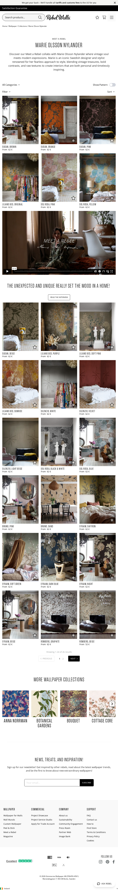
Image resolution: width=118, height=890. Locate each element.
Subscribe (86, 782)
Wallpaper (13, 26)
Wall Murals (9, 819)
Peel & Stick (9, 828)
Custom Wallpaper (12, 823)
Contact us (92, 819)
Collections (22, 26)
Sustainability (65, 819)
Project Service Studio (41, 819)
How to (90, 823)
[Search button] (40, 17)
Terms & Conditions (96, 832)
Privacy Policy (93, 836)
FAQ (89, 815)
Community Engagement (71, 823)
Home (4, 26)
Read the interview (59, 297)
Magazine (8, 836)
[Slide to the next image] (112, 704)
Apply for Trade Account (43, 823)
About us (63, 815)
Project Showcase (39, 815)
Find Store (92, 828)
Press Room (64, 828)
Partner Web (65, 832)
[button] (97, 17)
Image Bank (64, 836)
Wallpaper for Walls (12, 815)
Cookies (90, 840)
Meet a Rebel (9, 832)
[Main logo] (59, 17)
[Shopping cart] (104, 17)
